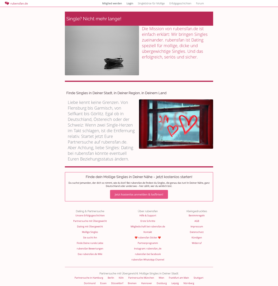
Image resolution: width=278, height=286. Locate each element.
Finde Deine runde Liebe (90, 243)
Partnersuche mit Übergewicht (90, 221)
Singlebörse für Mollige (151, 3)
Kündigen (197, 237)
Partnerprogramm (148, 243)
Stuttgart (198, 277)
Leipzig (175, 283)
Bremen (132, 283)
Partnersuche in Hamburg (89, 277)
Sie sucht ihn (90, 237)
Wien (161, 277)
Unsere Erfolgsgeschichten (90, 215)
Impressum (197, 226)
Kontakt (147, 232)
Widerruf (197, 243)
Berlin (111, 277)
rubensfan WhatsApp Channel (147, 259)
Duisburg (162, 283)
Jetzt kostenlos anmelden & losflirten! (139, 194)
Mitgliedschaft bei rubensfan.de (148, 226)
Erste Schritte (147, 221)
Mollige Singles (90, 232)
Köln (121, 277)
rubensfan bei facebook (148, 254)
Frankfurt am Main (179, 277)
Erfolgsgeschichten (180, 3)
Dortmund (90, 283)
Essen (103, 283)
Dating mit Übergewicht (90, 226)
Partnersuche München (141, 277)
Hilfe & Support (147, 215)
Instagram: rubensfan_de (147, 248)
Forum (200, 3)
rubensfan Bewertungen (90, 248)
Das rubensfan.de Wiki (90, 254)
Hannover (146, 283)
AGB (196, 221)
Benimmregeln (197, 215)
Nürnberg (188, 283)
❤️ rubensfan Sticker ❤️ (148, 237)
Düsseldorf (117, 283)
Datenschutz (197, 232)
